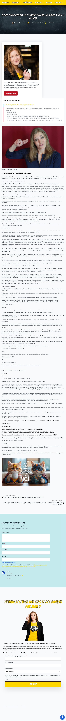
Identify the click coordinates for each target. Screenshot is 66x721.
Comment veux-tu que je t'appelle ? (15, 656)
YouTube (49, 3)
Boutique (38, 3)
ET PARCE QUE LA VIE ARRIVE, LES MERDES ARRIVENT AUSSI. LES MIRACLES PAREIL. (33, 118)
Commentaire (6, 532)
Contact (23, 706)
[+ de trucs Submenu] (64, 2)
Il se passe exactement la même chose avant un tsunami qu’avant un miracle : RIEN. (35, 120)
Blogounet (15, 3)
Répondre (8, 578)
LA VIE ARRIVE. (12, 114)
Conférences (27, 3)
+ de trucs (58, 3)
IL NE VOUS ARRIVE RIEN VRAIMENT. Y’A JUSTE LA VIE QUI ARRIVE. (28, 116)
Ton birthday (8, 668)
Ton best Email (9, 662)
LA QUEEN (5, 3)
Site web (4, 556)
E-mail (4, 550)
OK (7, 679)
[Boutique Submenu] (42, 2)
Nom (3, 543)
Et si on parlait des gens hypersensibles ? (20, 105)
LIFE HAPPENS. (11, 112)
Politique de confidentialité (10, 706)
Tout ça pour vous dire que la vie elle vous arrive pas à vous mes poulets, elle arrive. (32, 109)
